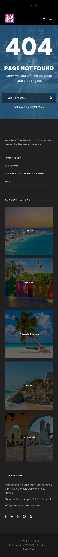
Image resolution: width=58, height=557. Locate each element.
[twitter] (31, 5)
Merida (29, 282)
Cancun (29, 230)
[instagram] (36, 5)
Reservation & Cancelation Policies (24, 173)
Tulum (29, 385)
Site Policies (11, 165)
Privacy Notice (13, 157)
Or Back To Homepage (29, 106)
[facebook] (21, 5)
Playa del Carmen (29, 334)
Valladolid (29, 437)
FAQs (7, 181)
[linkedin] (26, 5)
